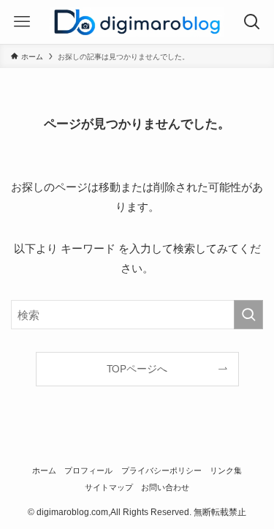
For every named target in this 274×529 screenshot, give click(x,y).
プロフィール (88, 470)
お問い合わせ (165, 486)
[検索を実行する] (248, 314)
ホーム (44, 470)
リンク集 (226, 470)
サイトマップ (109, 486)
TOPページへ (137, 368)
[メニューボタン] (22, 22)
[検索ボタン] (252, 22)
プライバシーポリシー (161, 470)
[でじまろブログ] (137, 22)
